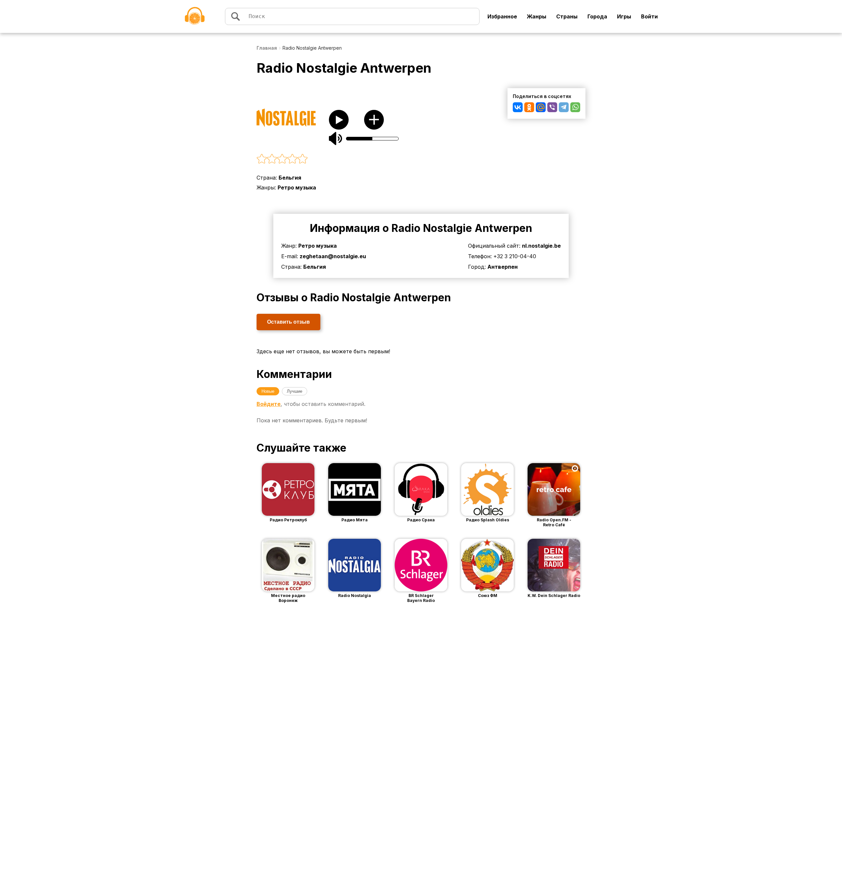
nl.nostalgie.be (541, 245)
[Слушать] (339, 120)
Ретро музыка (297, 187)
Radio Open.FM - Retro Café (554, 522)
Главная (267, 48)
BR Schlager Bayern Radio (421, 598)
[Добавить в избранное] (374, 120)
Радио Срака (421, 519)
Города (597, 16)
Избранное (502, 16)
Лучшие (294, 391)
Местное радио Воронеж (288, 598)
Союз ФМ (487, 595)
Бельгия (290, 177)
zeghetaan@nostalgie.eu (333, 256)
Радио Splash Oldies (487, 519)
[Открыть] (298, 489)
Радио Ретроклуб (288, 519)
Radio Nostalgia (354, 595)
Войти (649, 16)
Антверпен (502, 266)
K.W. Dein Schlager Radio (554, 595)
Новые (267, 391)
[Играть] (278, 489)
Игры (624, 16)
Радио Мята (354, 519)
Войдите (269, 404)
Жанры (536, 16)
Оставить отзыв (288, 322)
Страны (567, 16)
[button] (355, 159)
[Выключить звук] (335, 138)
